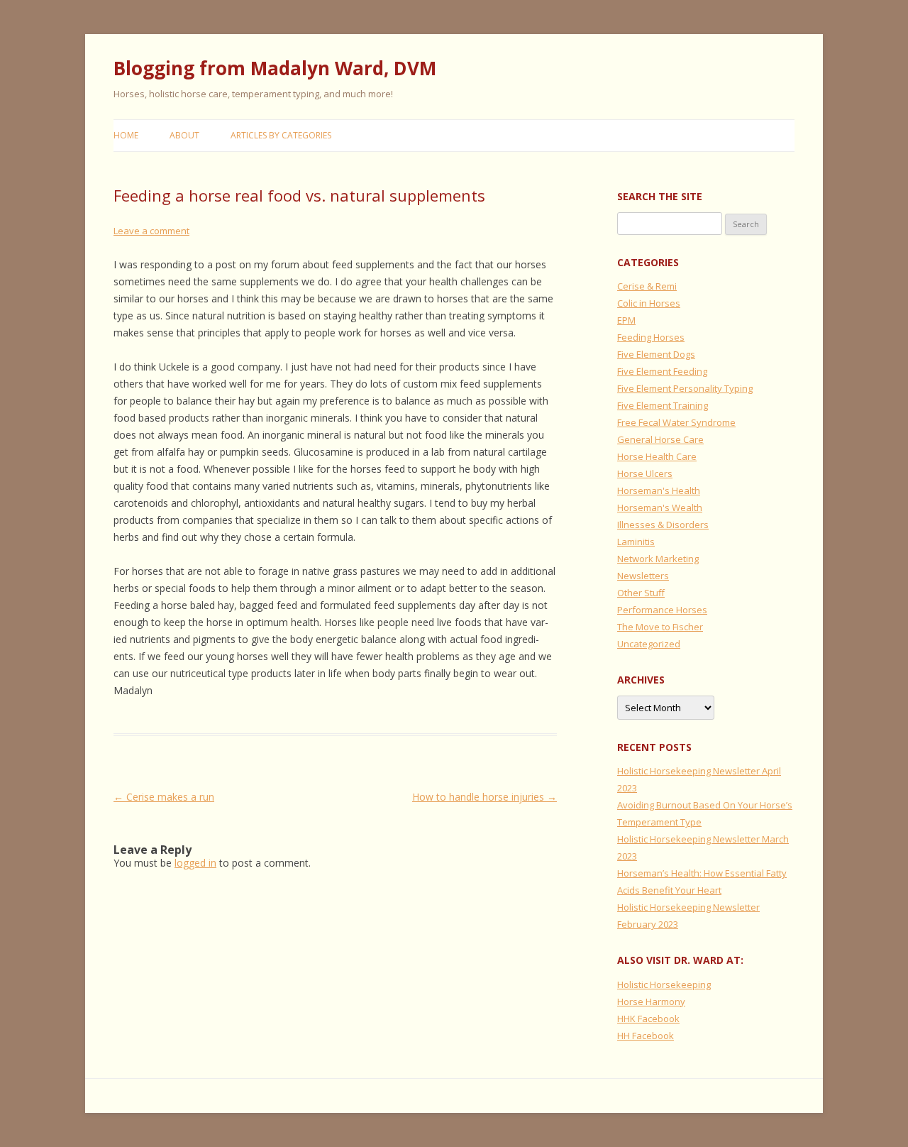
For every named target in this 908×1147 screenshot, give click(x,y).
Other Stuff (641, 592)
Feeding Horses (651, 337)
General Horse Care (660, 439)
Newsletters (643, 575)
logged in (195, 862)
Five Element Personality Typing (685, 388)
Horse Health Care (657, 456)
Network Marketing (658, 558)
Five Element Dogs (656, 354)
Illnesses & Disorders (663, 524)
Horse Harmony (651, 1001)
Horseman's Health (658, 490)
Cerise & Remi (647, 286)
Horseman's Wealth (659, 507)
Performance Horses (662, 609)
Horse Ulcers (644, 473)
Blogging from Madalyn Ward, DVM (275, 68)
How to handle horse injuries (484, 796)
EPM (626, 320)
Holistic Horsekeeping (664, 984)
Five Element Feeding (662, 371)
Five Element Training (662, 405)
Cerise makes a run (164, 796)
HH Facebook (645, 1035)
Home (126, 135)
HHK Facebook (648, 1018)
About (184, 135)
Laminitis (636, 541)
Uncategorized (648, 643)
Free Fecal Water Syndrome (676, 422)
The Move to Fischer (660, 626)
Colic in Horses (648, 303)
